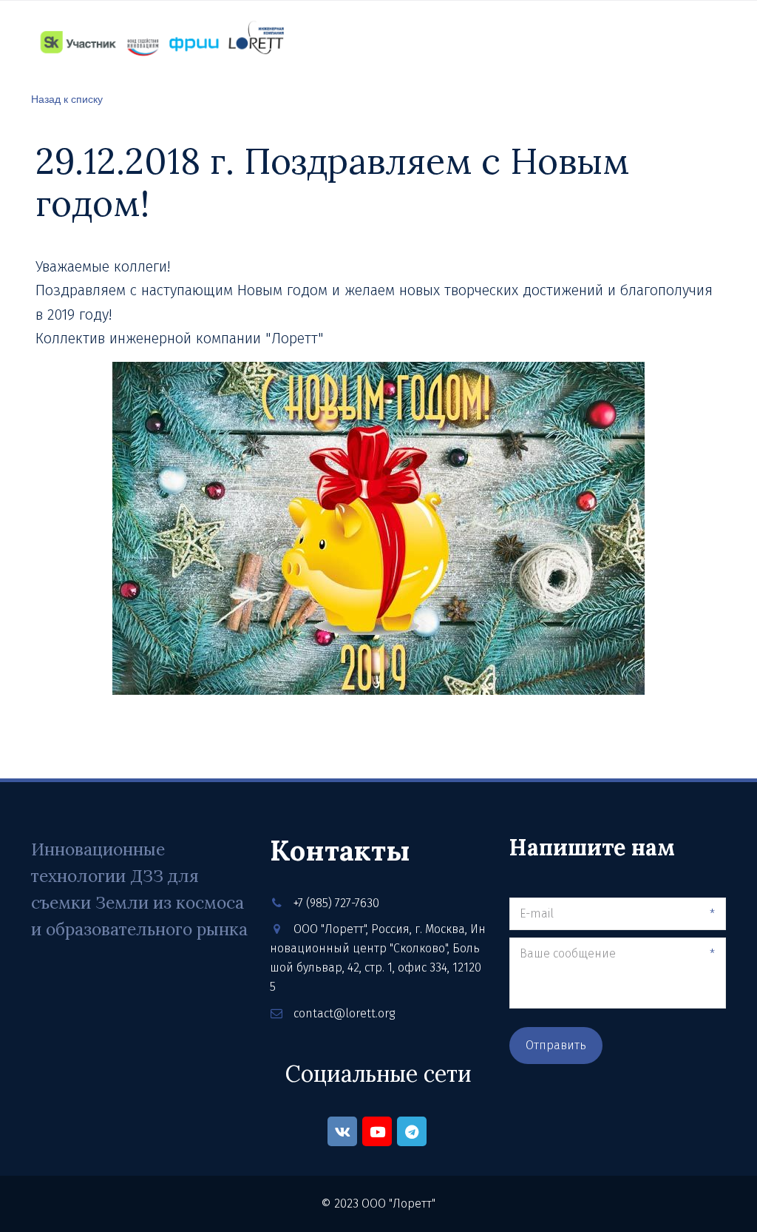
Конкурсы (488, 41)
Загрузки (566, 41)
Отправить (556, 1045)
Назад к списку (67, 98)
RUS (676, 42)
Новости (327, 41)
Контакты (406, 41)
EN (711, 42)
